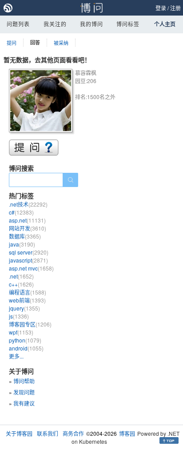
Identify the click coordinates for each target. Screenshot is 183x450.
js (19, 316)
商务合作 (73, 433)
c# (21, 212)
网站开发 (27, 228)
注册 (175, 8)
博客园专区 (30, 324)
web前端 (27, 300)
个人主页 (164, 24)
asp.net (27, 220)
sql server (28, 252)
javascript (28, 260)
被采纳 (61, 42)
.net (21, 276)
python (25, 340)
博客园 (127, 433)
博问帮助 (24, 381)
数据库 (25, 236)
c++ (21, 284)
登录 (160, 8)
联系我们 (47, 433)
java (22, 244)
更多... (16, 356)
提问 (11, 42)
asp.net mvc (31, 268)
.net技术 (28, 204)
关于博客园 (19, 433)
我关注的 (55, 24)
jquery (24, 308)
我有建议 (24, 403)
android (26, 348)
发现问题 (24, 392)
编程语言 (27, 292)
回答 (35, 42)
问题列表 (18, 24)
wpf (21, 332)
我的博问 (91, 24)
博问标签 (127, 24)
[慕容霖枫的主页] (42, 102)
